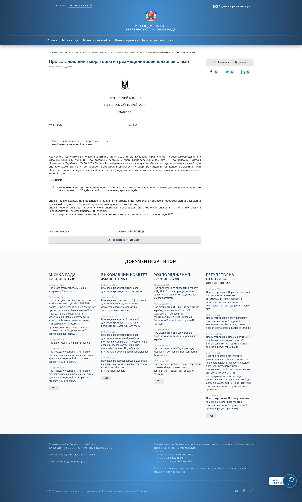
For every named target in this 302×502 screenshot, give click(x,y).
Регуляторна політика (157, 40)
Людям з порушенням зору (234, 6)
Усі (54, 387)
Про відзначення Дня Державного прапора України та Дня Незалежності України (175, 336)
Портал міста (57, 5)
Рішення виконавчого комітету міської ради (104, 52)
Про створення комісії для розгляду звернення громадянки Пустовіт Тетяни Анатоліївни (176, 351)
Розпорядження (126, 40)
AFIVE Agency (141, 491)
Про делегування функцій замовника (69, 342)
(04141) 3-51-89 (86, 454)
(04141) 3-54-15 (67, 454)
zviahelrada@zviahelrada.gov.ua (71, 461)
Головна (53, 40)
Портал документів (80, 5)
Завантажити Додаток (127, 239)
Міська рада (71, 40)
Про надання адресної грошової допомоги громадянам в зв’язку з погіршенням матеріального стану (120, 322)
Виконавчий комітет (97, 40)
